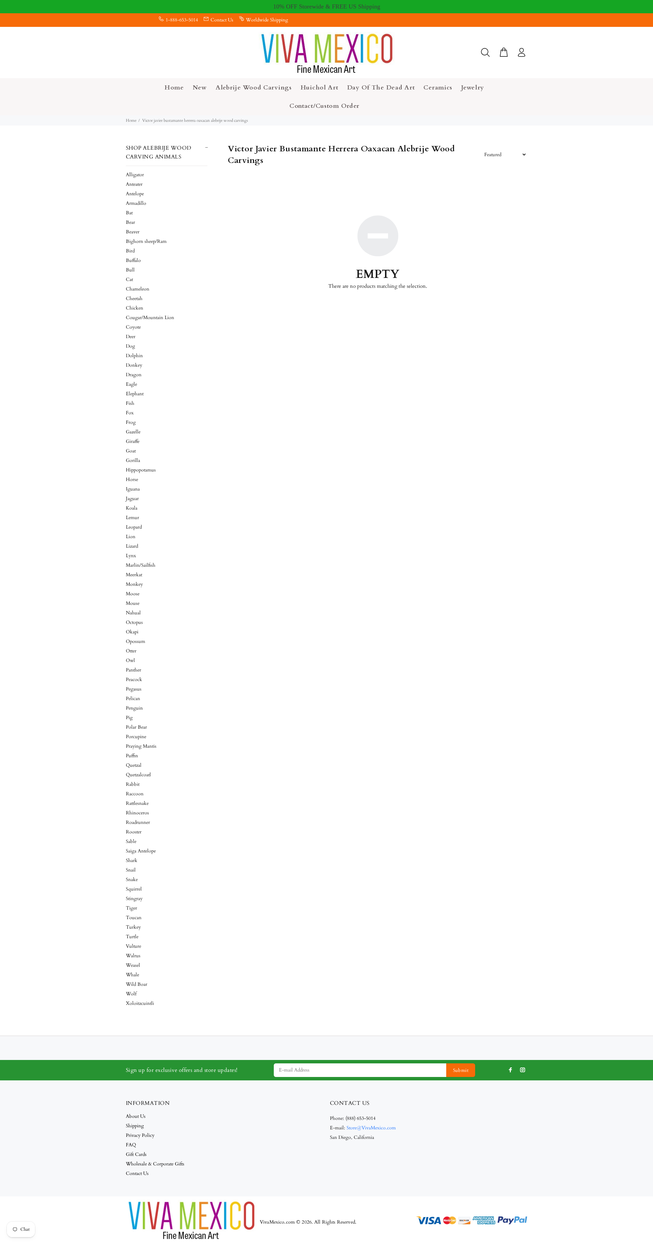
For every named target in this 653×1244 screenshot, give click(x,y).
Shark (131, 860)
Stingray (134, 898)
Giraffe (132, 441)
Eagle (131, 384)
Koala (131, 508)
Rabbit (132, 784)
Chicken (134, 308)
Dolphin (134, 355)
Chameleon (137, 289)
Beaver (132, 232)
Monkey (134, 584)
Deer (130, 336)
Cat (129, 279)
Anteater (134, 184)
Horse (132, 479)
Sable (131, 841)
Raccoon (135, 794)
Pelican (133, 698)
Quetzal (133, 765)
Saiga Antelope (141, 851)
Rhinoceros (137, 813)
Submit (461, 1070)
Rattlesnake (137, 803)
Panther (133, 670)
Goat (131, 451)
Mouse (132, 603)
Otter (131, 651)
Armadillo (136, 203)
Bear (130, 222)
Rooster (133, 832)
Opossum (135, 641)
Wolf (131, 994)
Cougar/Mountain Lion (150, 317)
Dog (130, 346)
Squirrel (134, 889)
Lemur (132, 517)
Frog (131, 422)
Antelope (135, 193)
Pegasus (133, 689)
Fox (130, 413)
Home (131, 120)
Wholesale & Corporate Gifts (155, 1164)
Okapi (132, 632)
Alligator (135, 174)
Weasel (133, 965)
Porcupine (136, 736)
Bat (129, 213)
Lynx (131, 555)
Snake (132, 879)
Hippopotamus (141, 470)
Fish (130, 403)
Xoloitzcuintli (140, 1003)
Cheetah (134, 298)
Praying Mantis (141, 746)
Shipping (135, 1126)
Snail (131, 870)
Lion (130, 536)
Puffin (132, 755)
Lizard (132, 546)
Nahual (133, 613)
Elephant (135, 394)
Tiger (131, 908)
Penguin (134, 708)
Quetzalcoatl (138, 775)
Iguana (133, 489)
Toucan (133, 917)
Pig (129, 717)
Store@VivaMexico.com (371, 1128)
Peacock (134, 679)
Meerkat (134, 574)
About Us (136, 1116)
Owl (130, 660)
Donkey (134, 365)
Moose (132, 594)
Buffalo (133, 260)
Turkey (133, 927)
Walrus (133, 955)
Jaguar (132, 498)
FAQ (131, 1145)
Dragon (133, 374)
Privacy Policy (140, 1135)
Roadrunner (138, 822)
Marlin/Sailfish (140, 565)
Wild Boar (136, 984)
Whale (132, 975)
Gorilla (133, 460)
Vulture (133, 946)
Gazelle (133, 432)
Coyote (133, 327)
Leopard (134, 527)
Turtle (132, 936)
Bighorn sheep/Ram (146, 241)
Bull (130, 270)
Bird (130, 251)
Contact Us (222, 20)
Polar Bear (136, 727)
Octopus (134, 622)
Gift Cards (136, 1154)
